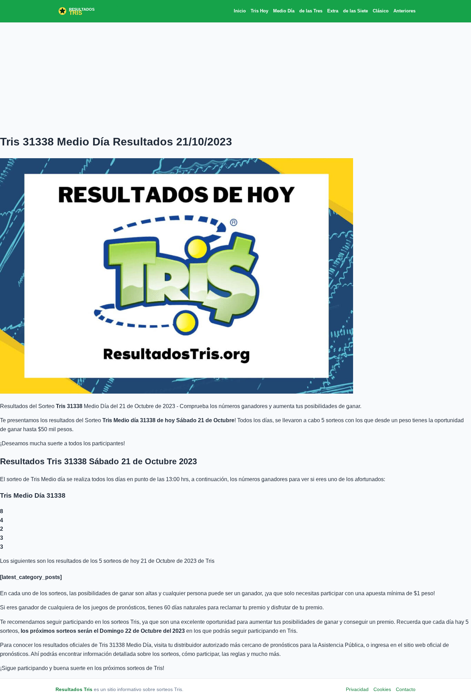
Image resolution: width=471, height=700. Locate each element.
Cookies (382, 689)
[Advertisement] (235, 77)
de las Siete (355, 10)
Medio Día (283, 10)
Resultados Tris (74, 689)
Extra (332, 10)
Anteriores (404, 10)
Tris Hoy (259, 10)
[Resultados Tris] (87, 11)
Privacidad (357, 689)
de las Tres (310, 10)
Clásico (381, 10)
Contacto (405, 689)
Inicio (240, 10)
